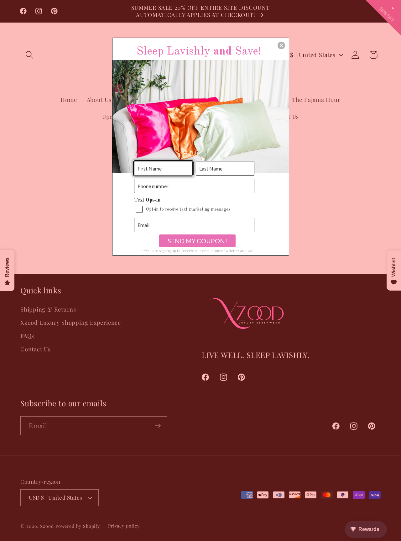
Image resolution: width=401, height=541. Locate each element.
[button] (281, 45)
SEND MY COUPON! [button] (197, 240)
